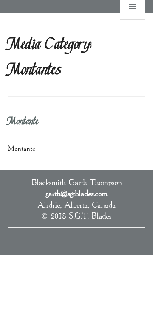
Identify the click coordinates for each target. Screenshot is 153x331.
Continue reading (66, 147)
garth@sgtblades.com (76, 193)
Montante (23, 122)
